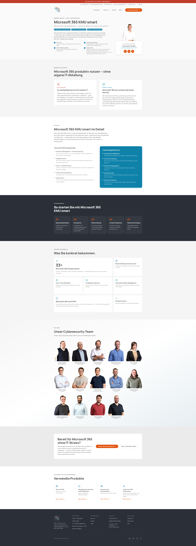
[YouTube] (137, 538)
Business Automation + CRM (79, 526)
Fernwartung (108, 4)
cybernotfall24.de (105, 1)
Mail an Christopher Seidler (128, 446)
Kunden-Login (132, 4)
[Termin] (128, 51)
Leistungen (96, 10)
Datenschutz (130, 521)
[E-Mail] (132, 51)
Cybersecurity (75, 521)
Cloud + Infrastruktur (77, 518)
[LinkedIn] (129, 538)
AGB (128, 523)
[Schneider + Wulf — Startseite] (57, 10)
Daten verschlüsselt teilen (120, 4)
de (139, 4)
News (120, 10)
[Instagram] (133, 538)
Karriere (114, 10)
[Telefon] (125, 51)
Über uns (105, 10)
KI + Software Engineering (78, 523)
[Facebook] (140, 538)
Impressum (130, 518)
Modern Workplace (77, 528)
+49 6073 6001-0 (85, 4)
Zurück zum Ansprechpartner (106, 446)
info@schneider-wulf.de (97, 4)
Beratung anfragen (132, 10)
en (141, 4)
